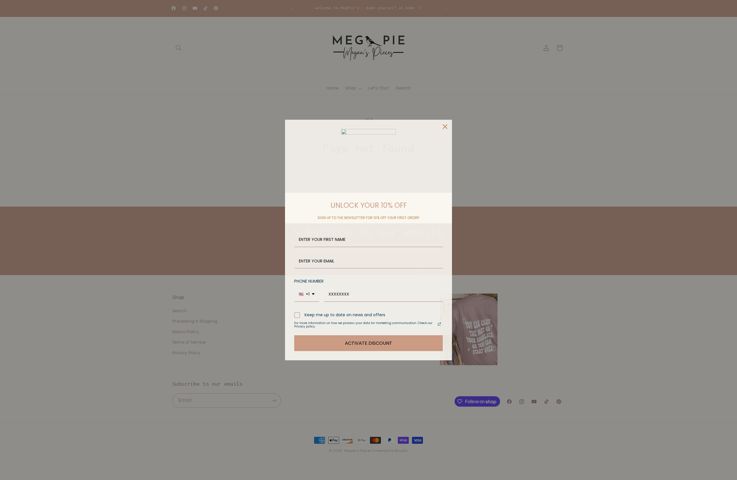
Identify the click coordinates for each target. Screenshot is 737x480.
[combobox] (306, 294)
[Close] (445, 127)
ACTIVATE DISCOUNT (368, 343)
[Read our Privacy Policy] (439, 324)
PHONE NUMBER (309, 281)
